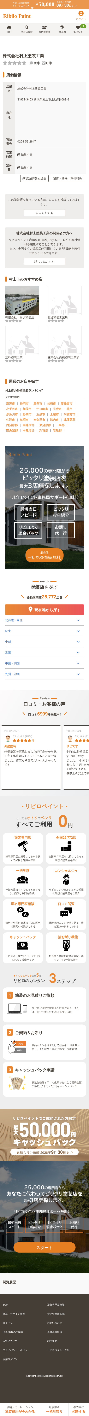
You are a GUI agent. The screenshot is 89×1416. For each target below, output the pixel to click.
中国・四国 (12, 663)
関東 (8, 631)
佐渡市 (10, 419)
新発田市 (66, 403)
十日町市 (42, 409)
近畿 (8, 652)
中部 (8, 641)
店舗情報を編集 (36, 178)
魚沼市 (24, 419)
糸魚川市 (12, 414)
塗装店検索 (26, 31)
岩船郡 (57, 430)
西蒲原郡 (12, 425)
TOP (9, 31)
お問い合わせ (54, 1322)
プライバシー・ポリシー (16, 1350)
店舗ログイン (10, 1359)
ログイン (8, 1322)
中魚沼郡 (28, 430)
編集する (26, 154)
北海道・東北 (14, 620)
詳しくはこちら (44, 261)
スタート (44, 1247)
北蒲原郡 (69, 419)
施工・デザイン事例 (14, 1313)
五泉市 (40, 414)
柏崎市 (51, 403)
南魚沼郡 (12, 430)
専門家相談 (44, 31)
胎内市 (54, 419)
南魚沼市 (39, 419)
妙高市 (27, 414)
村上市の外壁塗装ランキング (24, 390)
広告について (10, 1340)
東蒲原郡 (45, 425)
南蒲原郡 (28, 425)
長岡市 (24, 403)
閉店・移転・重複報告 (67, 178)
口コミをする (44, 212)
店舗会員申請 (54, 1332)
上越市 (54, 414)
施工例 (62, 31)
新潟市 (10, 403)
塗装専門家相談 (56, 1304)
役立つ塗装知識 (56, 1313)
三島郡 (60, 425)
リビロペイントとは (58, 1350)
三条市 (38, 403)
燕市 (69, 409)
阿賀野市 (69, 414)
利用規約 (52, 1340)
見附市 (57, 409)
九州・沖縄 (12, 674)
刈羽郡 (43, 430)
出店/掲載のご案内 (13, 1332)
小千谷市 (12, 409)
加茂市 (27, 409)
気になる (78, 28)
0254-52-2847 (26, 141)
